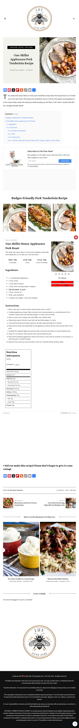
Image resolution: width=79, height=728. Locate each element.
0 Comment (29, 70)
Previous (3, 550)
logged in (15, 599)
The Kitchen (29, 47)
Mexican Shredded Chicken (58, 579)
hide (16, 114)
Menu (74, 19)
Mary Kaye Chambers (18, 70)
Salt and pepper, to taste (17, 289)
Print (62, 282)
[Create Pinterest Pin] (76, 237)
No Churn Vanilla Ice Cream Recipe (21, 579)
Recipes (21, 47)
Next (76, 550)
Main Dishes (14, 47)
